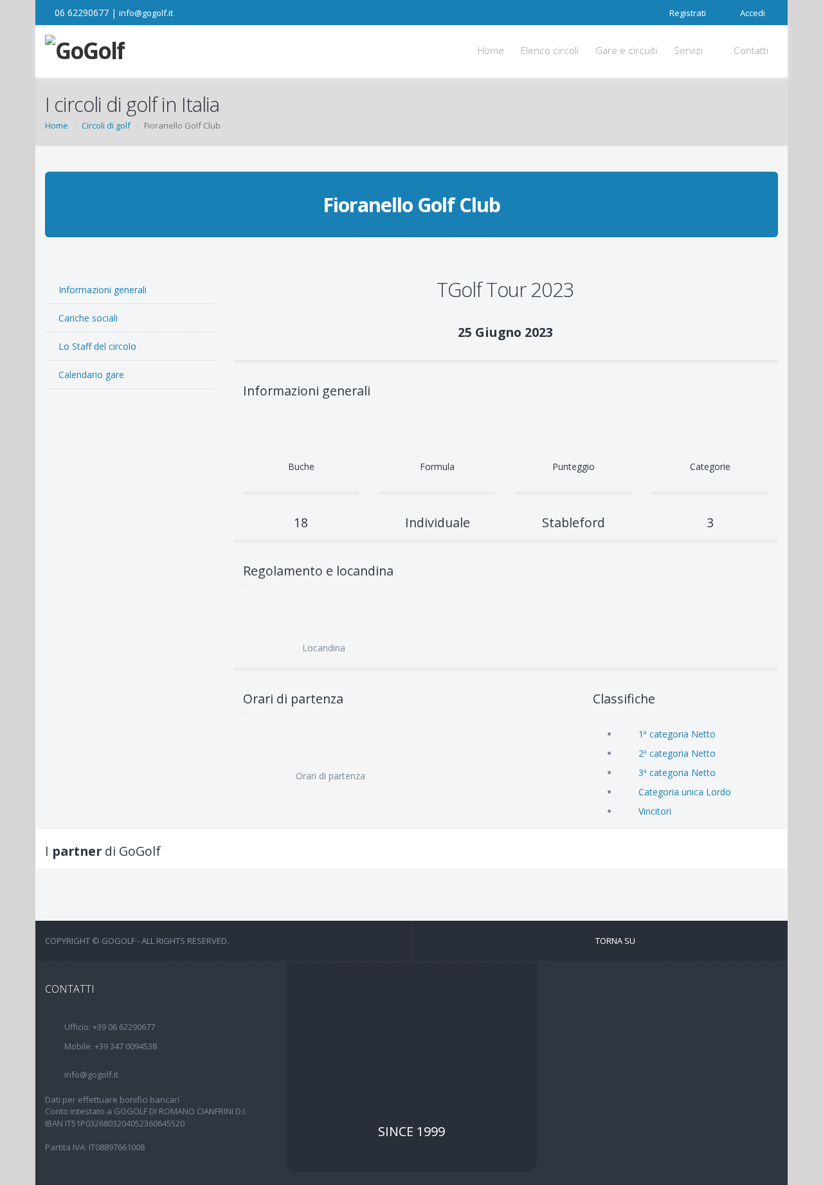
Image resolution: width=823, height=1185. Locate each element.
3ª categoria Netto (677, 772)
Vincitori (656, 811)
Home (491, 50)
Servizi (689, 50)
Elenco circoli (550, 50)
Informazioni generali (101, 290)
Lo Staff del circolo (96, 346)
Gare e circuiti (626, 50)
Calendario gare (90, 374)
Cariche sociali (87, 318)
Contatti (751, 50)
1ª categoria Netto (677, 734)
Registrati (686, 13)
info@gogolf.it (146, 13)
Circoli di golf (106, 125)
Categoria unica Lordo (684, 792)
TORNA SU (616, 940)
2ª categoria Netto (677, 753)
